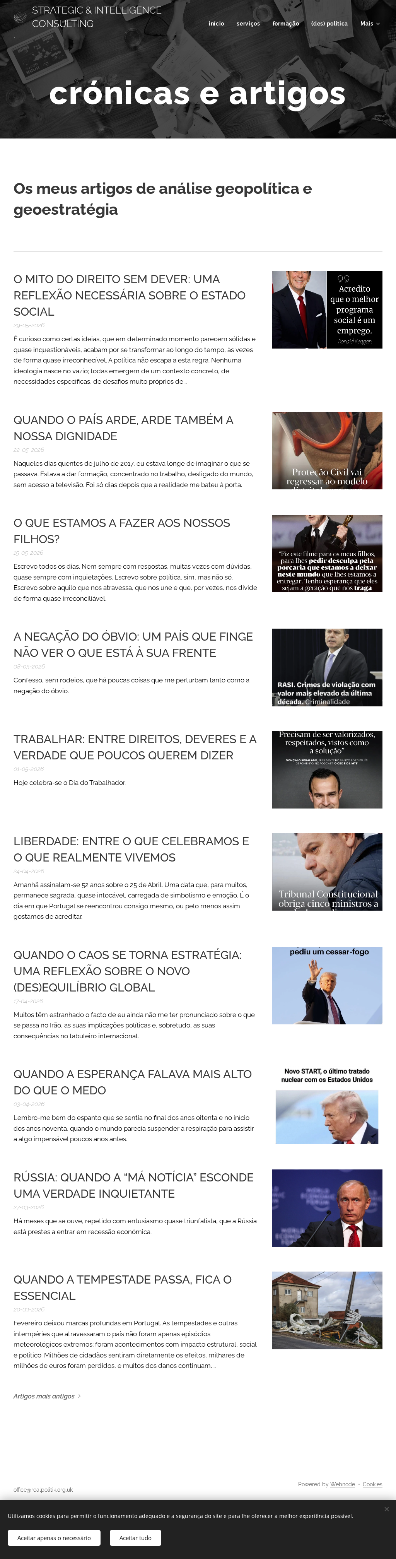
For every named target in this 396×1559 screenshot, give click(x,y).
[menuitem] (218, 23)
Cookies (372, 1484)
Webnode (342, 1484)
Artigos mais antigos (44, 1396)
